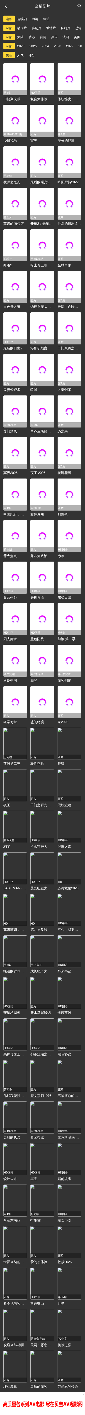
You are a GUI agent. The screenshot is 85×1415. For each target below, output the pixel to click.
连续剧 (22, 18)
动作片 (22, 28)
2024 (45, 46)
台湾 (43, 37)
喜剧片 (36, 28)
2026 (20, 46)
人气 (20, 55)
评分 (32, 55)
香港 (32, 37)
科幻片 (65, 28)
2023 (57, 46)
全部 (9, 28)
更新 (9, 55)
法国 (66, 37)
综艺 (46, 18)
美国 (54, 37)
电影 (9, 18)
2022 (69, 46)
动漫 (35, 18)
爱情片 (51, 28)
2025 (33, 46)
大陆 (20, 37)
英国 (77, 37)
